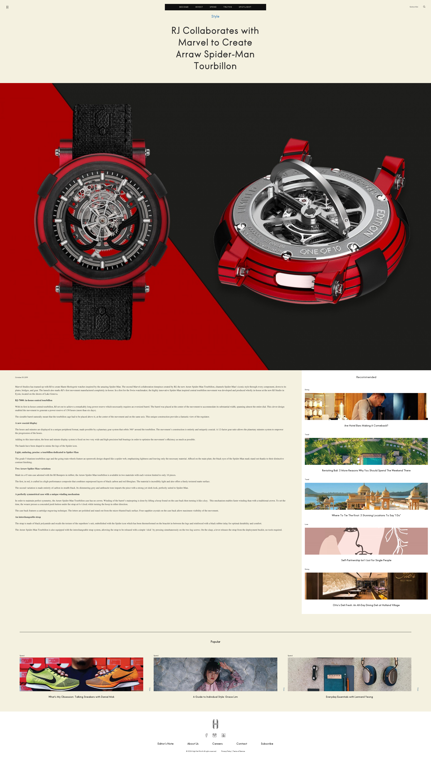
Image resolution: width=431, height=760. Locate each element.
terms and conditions (399, 402)
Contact (241, 743)
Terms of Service (239, 751)
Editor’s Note (166, 743)
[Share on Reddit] (338, 718)
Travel (307, 434)
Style (215, 16)
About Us (193, 743)
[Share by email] (352, 718)
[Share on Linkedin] (347, 718)
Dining (307, 389)
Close (374, 381)
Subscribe (267, 743)
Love (306, 524)
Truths (227, 7)
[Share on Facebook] (328, 718)
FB (207, 735)
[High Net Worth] (7, 7)
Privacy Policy (226, 751)
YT (223, 735)
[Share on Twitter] (333, 718)
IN (215, 735)
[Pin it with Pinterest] (343, 718)
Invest (199, 7)
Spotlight (245, 7)
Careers (217, 743)
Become (184, 7)
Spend (213, 7)
